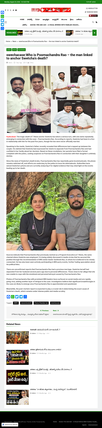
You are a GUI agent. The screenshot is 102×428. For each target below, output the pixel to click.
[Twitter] (2, 20)
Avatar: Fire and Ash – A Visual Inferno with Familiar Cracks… (54, 25)
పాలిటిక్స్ (29, 19)
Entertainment (93, 425)
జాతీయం (79, 19)
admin (10, 63)
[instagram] (8, 10)
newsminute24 (26, 303)
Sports (84, 425)
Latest (9, 50)
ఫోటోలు (25, 25)
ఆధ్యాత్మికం (46, 19)
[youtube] (16, 10)
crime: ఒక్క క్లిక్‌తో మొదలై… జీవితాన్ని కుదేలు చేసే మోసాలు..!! (29, 31)
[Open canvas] (5, 22)
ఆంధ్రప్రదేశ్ (55, 19)
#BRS (16, 303)
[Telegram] (2, 24)
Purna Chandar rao (41, 303)
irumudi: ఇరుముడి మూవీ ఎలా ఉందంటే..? (92, 2)
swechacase (55, 303)
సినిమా (37, 19)
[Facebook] (2, 12)
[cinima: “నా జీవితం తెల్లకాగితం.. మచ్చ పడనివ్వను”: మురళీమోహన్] (55, 34)
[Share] (2, 28)
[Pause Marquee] (94, 33)
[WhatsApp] (2, 16)
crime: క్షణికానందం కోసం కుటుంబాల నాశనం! (45, 350)
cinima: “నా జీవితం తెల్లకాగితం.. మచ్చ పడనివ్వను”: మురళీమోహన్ (53, 389)
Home (22, 19)
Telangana (21, 50)
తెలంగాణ (64, 19)
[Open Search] (93, 22)
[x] (10, 10)
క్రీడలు (72, 19)
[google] (13, 10)
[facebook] (5, 10)
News (14, 50)
